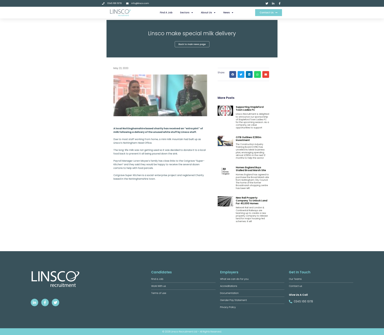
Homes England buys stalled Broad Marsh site (251, 169)
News (226, 12)
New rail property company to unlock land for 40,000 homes (251, 200)
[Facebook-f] (45, 302)
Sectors (184, 12)
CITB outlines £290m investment (248, 139)
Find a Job (166, 12)
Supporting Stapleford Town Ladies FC (250, 108)
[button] (232, 74)
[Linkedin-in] (34, 302)
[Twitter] (55, 302)
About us (206, 12)
